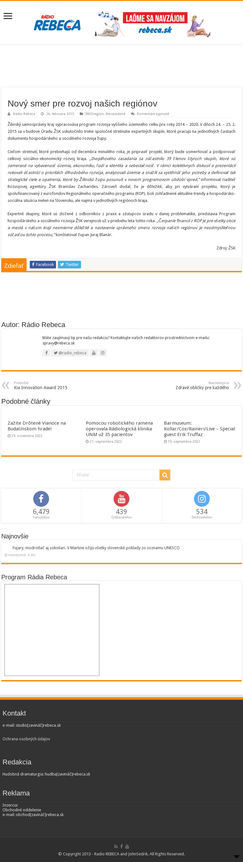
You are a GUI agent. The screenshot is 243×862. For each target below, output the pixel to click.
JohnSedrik (138, 854)
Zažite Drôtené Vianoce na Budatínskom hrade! (37, 426)
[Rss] (116, 846)
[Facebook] (121, 846)
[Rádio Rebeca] (121, 21)
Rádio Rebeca (24, 114)
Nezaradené (115, 114)
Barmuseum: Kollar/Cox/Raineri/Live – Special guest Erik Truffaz (199, 428)
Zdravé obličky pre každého (202, 385)
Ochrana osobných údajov (26, 739)
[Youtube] (127, 846)
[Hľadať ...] (164, 475)
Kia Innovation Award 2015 (40, 385)
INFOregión (94, 114)
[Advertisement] (121, 66)
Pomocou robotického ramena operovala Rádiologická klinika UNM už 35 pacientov (119, 428)
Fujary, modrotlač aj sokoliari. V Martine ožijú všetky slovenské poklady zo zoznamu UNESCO (96, 547)
